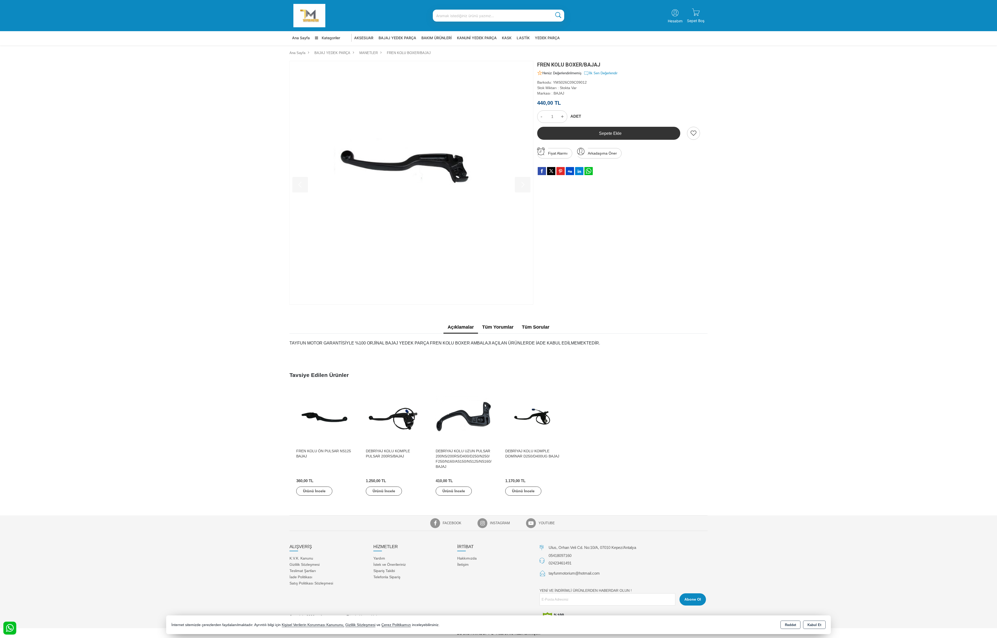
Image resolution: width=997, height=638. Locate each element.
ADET (575, 116)
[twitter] (551, 171)
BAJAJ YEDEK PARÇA (397, 38)
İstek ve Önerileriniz (389, 564)
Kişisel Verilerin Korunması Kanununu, (313, 625)
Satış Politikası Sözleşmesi (311, 583)
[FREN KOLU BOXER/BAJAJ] (411, 182)
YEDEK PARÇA (547, 38)
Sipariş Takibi (384, 571)
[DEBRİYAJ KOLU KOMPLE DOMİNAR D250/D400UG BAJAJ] (533, 417)
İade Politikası (300, 577)
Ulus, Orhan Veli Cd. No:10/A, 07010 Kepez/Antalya (592, 547)
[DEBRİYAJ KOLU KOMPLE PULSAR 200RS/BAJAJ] (394, 417)
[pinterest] (560, 171)
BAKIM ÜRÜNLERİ (436, 38)
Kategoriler (330, 38)
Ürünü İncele (314, 491)
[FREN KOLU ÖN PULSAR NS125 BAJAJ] (324, 417)
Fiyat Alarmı (558, 153)
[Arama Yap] (558, 15)
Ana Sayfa (301, 38)
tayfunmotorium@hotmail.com (574, 573)
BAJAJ (559, 93)
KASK (506, 38)
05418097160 (560, 555)
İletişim (463, 564)
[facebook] (542, 171)
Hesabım (675, 21)
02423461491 (560, 563)
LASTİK (523, 38)
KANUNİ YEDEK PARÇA (477, 38)
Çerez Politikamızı (396, 625)
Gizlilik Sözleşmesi (304, 564)
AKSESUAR (363, 38)
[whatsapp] (588, 171)
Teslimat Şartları (302, 571)
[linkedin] (579, 171)
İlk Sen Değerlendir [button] (603, 73)
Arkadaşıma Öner (602, 153)
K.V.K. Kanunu (301, 558)
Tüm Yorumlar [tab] (498, 327)
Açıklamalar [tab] (461, 327)
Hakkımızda (467, 558)
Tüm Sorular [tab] (535, 327)
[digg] (570, 171)
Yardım (379, 558)
